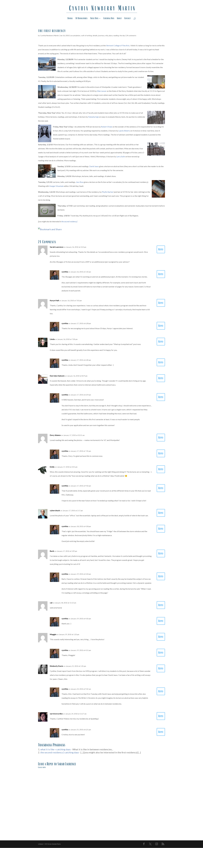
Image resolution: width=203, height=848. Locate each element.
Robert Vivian (106, 127)
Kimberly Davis (56, 666)
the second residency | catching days (59, 752)
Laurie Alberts (124, 131)
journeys (101, 35)
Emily (52, 467)
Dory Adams (55, 435)
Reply (160, 249)
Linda (52, 339)
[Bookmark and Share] (50, 229)
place (111, 35)
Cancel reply (42, 767)
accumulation (75, 35)
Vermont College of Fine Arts (117, 45)
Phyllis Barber (107, 192)
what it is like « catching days (55, 749)
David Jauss (94, 166)
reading (116, 35)
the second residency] (69, 221)
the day (122, 35)
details (95, 35)
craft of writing (86, 35)
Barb (52, 551)
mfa (106, 35)
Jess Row (79, 182)
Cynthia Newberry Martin (49, 35)
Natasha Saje (93, 117)
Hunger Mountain (56, 186)
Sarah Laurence (56, 247)
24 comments (131, 35)
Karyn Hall (54, 300)
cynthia (65, 272)
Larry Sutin (120, 156)
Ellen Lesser (101, 91)
